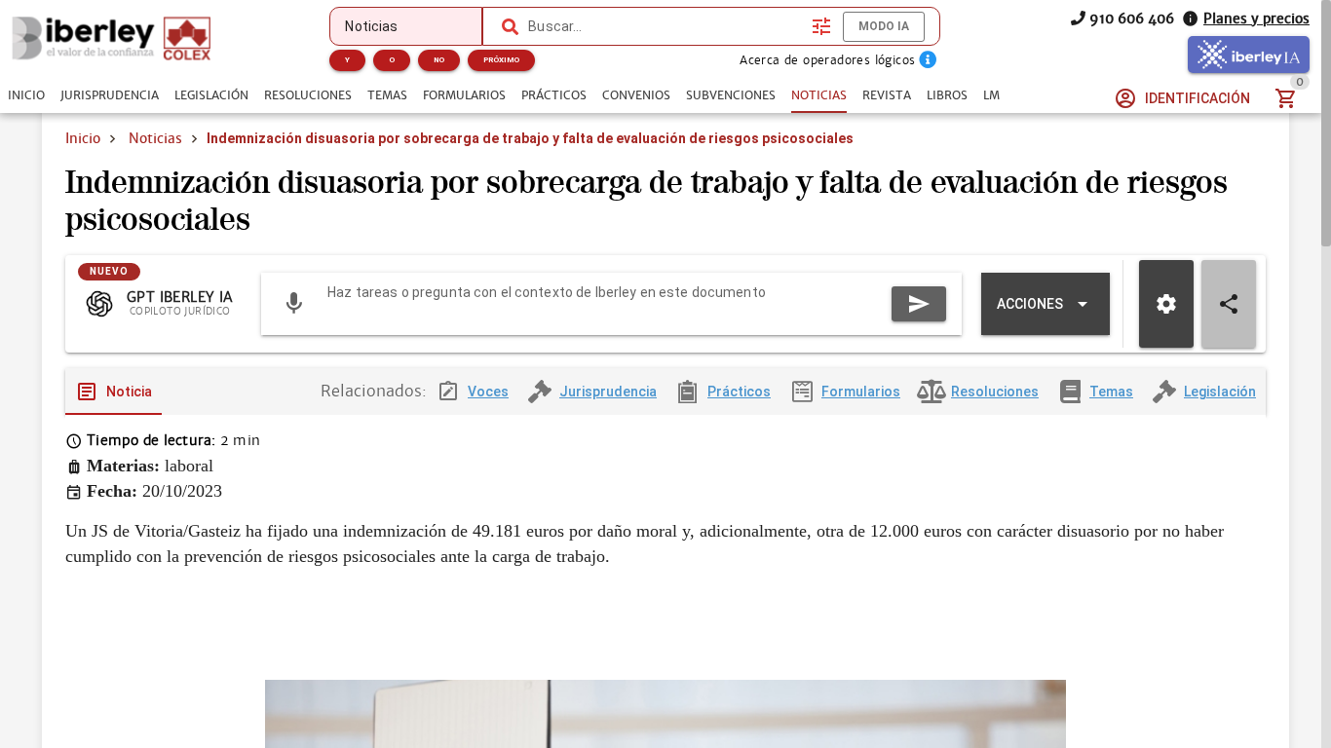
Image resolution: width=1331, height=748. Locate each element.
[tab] (26, 95)
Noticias (155, 138)
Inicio (82, 138)
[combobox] (665, 26)
